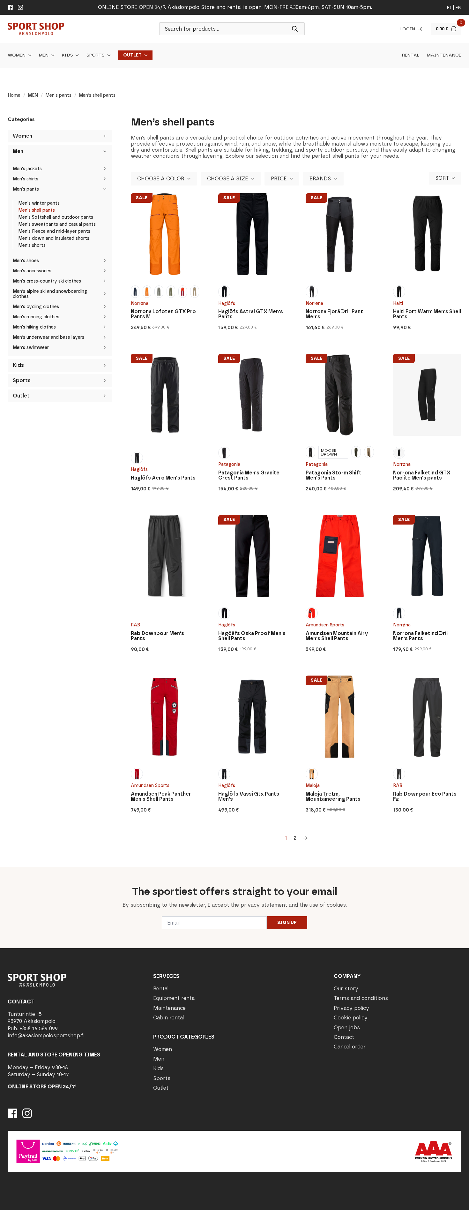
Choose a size (227, 179)
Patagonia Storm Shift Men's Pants (333, 475)
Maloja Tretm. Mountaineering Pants (333, 796)
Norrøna (139, 303)
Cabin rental (168, 1018)
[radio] (135, 291)
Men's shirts (25, 179)
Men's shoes (26, 260)
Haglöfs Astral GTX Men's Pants (250, 314)
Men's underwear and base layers (48, 337)
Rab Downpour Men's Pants (157, 636)
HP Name (7, 872)
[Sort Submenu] (455, 178)
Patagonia (229, 464)
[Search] (295, 28)
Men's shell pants (36, 210)
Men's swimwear (31, 347)
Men (43, 55)
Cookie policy (351, 1018)
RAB (135, 625)
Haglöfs (226, 303)
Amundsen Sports (325, 625)
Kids (67, 55)
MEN (33, 95)
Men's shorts (32, 245)
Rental (410, 55)
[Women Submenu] (28, 55)
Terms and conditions (361, 998)
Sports (95, 55)
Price (279, 179)
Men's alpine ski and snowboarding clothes (50, 294)
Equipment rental (174, 998)
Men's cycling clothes (36, 306)
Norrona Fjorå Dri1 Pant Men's (334, 314)
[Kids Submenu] (76, 55)
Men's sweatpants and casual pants (57, 224)
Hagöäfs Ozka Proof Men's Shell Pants (252, 636)
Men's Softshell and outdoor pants (55, 217)
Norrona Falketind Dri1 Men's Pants (421, 636)
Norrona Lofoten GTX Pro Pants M (163, 314)
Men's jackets (27, 168)
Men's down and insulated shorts (53, 238)
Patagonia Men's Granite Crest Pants (248, 475)
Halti (398, 303)
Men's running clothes (36, 317)
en (458, 7)
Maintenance (444, 55)
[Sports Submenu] (107, 55)
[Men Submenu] (51, 55)
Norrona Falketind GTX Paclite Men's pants (421, 475)
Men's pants (58, 95)
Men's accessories (32, 271)
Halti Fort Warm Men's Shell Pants (427, 314)
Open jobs (347, 1028)
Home (14, 95)
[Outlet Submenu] (144, 55)
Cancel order (350, 1047)
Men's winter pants (39, 203)
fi (449, 7)
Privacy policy (351, 1008)
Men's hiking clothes (34, 327)
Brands (320, 179)
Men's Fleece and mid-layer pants (54, 231)
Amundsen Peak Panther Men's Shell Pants (161, 796)
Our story (346, 989)
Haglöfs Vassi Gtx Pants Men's (248, 796)
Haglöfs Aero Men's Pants (163, 477)
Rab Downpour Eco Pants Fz (425, 796)
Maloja (313, 785)
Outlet (132, 55)
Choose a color (160, 179)
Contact (344, 1037)
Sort (442, 178)
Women (17, 55)
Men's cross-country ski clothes (47, 281)
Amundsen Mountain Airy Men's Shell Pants (337, 636)
